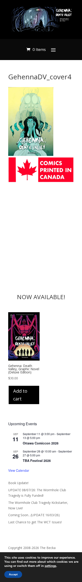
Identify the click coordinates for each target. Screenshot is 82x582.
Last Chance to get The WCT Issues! (35, 522)
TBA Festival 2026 (37, 460)
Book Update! (18, 483)
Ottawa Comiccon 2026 (41, 443)
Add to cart (20, 395)
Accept (13, 574)
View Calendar (18, 470)
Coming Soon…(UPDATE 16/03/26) (34, 515)
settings (50, 566)
